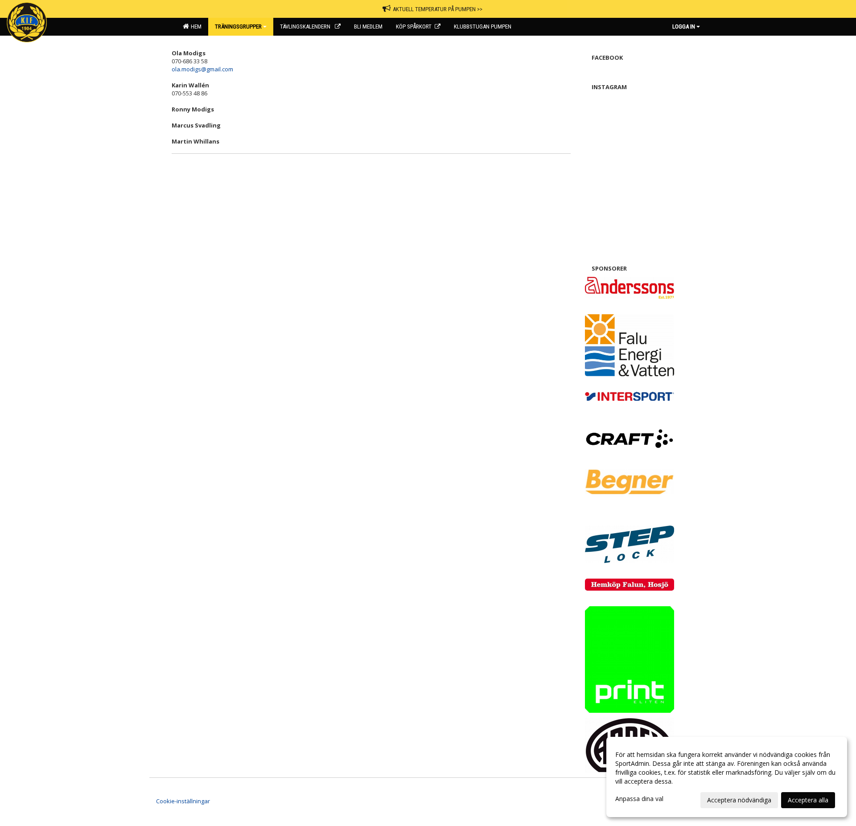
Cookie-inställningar (183, 801)
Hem (195, 26)
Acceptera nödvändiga (739, 800)
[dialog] (726, 777)
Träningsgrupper (238, 26)
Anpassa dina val (639, 799)
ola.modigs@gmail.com (202, 69)
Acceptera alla (808, 800)
